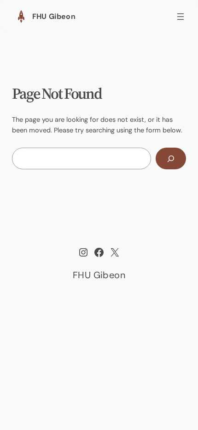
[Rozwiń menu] (180, 16)
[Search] (171, 158)
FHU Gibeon (54, 16)
